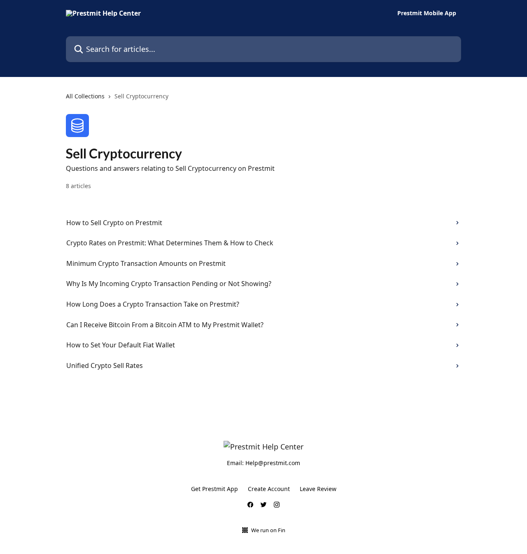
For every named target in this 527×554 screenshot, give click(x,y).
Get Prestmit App (214, 489)
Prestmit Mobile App (426, 13)
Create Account (269, 489)
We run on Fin (268, 530)
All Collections (85, 96)
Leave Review (318, 489)
